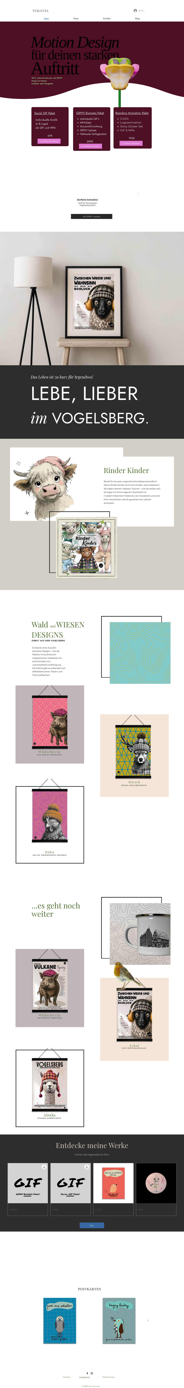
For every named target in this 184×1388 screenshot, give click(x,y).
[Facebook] (87, 1373)
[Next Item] (138, 194)
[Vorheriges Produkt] (4, 1189)
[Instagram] (91, 1373)
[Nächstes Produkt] (179, 1189)
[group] (92, 1189)
